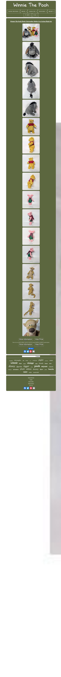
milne (32, 367)
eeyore (44, 366)
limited (51, 360)
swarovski (36, 372)
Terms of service (31, 383)
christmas (46, 360)
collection (35, 360)
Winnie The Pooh (31, 377)
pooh (37, 366)
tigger (26, 366)
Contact (31, 379)
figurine (19, 367)
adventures (16, 369)
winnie (14, 362)
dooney (35, 369)
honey (27, 360)
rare (25, 371)
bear (20, 363)
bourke (51, 369)
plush (22, 369)
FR (32, 385)
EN (30, 385)
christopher (17, 360)
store (30, 360)
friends (41, 363)
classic (51, 367)
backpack (10, 369)
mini (36, 363)
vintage (30, 363)
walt (23, 360)
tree (50, 363)
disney (12, 366)
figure (41, 369)
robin (30, 372)
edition (28, 369)
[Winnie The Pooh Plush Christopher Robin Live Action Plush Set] (31, 32)
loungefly (11, 360)
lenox (46, 363)
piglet (41, 360)
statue (24, 363)
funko (46, 369)
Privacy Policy (31, 381)
